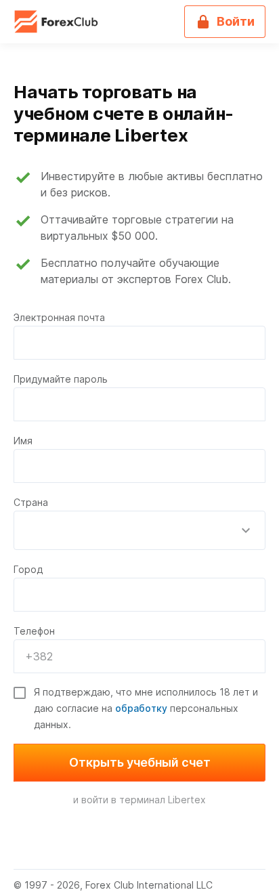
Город (28, 569)
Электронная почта (59, 317)
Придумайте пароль (61, 379)
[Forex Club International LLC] (57, 21)
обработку (141, 708)
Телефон (34, 631)
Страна (31, 502)
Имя (23, 440)
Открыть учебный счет (140, 762)
